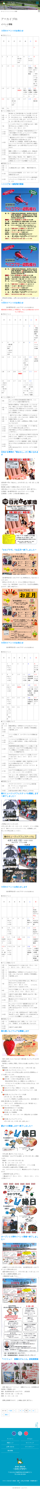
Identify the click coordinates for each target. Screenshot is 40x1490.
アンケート (10, 1439)
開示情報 (10, 1450)
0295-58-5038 (21, 1474)
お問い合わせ (10, 1446)
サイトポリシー (29, 1446)
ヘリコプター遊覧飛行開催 (12, 184)
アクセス (29, 1439)
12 (33, 1410)
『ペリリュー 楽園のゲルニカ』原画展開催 (19, 1359)
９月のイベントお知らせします (14, 887)
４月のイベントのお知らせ (12, 303)
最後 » (7, 1414)
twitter (20, 1433)
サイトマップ (30, 1442)
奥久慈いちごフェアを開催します (15, 1031)
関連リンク (10, 1442)
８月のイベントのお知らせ (12, 643)
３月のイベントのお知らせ (12, 31)
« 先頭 (10, 1410)
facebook (14, 1433)
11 (30, 1410)
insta (26, 1433)
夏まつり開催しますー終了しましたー (17, 1126)
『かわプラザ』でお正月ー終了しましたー (18, 550)
